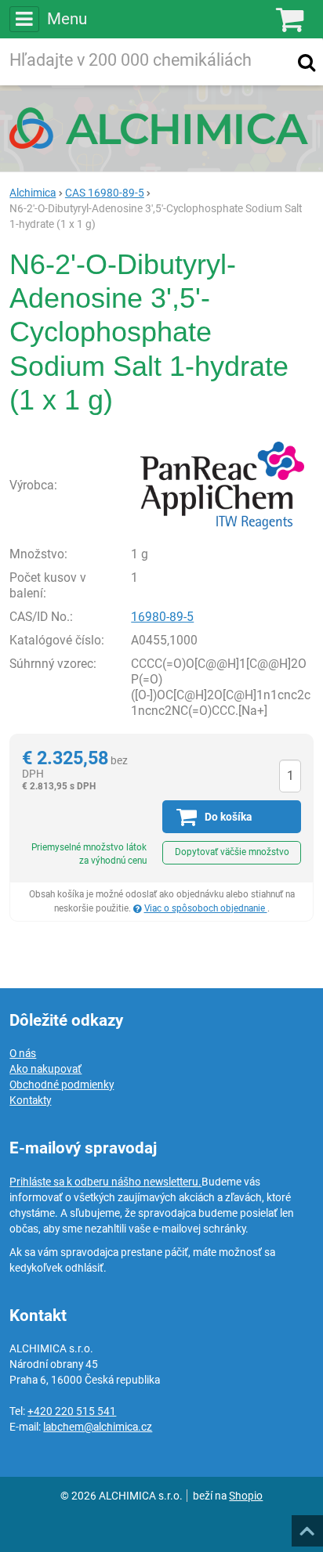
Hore (306, 1526)
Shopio (246, 1495)
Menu (66, 18)
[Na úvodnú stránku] (161, 127)
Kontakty (30, 1100)
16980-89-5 (162, 616)
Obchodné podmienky (61, 1084)
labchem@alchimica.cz (97, 1426)
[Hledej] (306, 61)
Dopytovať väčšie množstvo (232, 851)
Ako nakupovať (45, 1069)
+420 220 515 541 (71, 1411)
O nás (22, 1053)
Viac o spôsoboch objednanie (205, 908)
